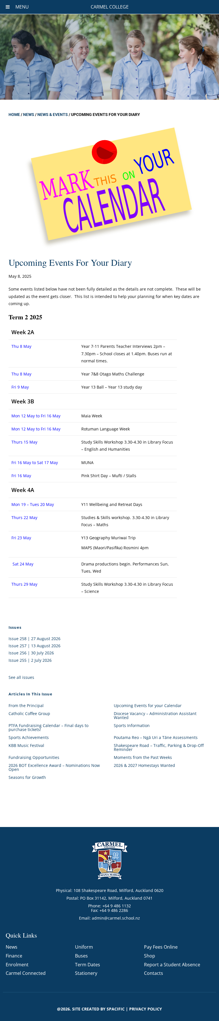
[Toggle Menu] (7, 7)
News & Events (52, 114)
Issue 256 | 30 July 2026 (31, 653)
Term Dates (87, 964)
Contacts (153, 973)
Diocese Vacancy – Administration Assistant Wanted (155, 715)
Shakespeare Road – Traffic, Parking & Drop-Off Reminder (159, 747)
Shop (149, 956)
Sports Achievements (29, 737)
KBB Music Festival (26, 745)
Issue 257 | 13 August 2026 (34, 645)
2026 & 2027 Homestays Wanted (144, 765)
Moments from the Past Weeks (143, 757)
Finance (14, 956)
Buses (81, 956)
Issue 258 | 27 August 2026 (34, 638)
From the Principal (26, 705)
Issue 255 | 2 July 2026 (30, 660)
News (28, 114)
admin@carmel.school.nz (116, 918)
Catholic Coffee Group (29, 713)
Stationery (86, 973)
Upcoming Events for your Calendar (148, 705)
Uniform (84, 947)
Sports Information (132, 725)
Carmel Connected (26, 973)
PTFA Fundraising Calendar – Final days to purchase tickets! (48, 727)
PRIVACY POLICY (145, 1009)
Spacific (116, 1009)
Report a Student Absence (172, 964)
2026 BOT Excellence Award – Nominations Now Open (54, 767)
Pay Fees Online (161, 947)
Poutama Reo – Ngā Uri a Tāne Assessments (156, 737)
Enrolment (17, 964)
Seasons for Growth (27, 777)
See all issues (21, 677)
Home (14, 114)
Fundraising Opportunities (34, 757)
